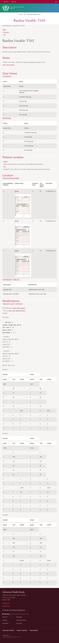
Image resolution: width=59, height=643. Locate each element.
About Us (4, 617)
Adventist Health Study (13, 592)
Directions (5, 603)
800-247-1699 (6, 600)
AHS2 (4, 29)
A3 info (17, 191)
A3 (4, 35)
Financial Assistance (22, 630)
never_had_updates (8, 65)
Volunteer (19, 623)
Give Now (4, 620)
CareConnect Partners (8, 630)
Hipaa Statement (34, 630)
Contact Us (6, 606)
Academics (6, 1)
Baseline (6, 32)
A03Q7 (36, 90)
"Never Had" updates (18, 308)
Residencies (19, 617)
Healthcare (13, 1)
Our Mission (5, 623)
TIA (4, 167)
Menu (56, 1)
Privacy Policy (5, 635)
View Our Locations (21, 620)
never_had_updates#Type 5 (17, 310)
